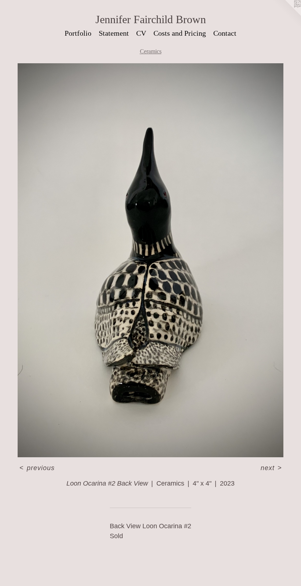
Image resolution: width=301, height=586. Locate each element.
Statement (114, 33)
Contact (224, 33)
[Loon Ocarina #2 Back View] (150, 260)
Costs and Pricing (179, 33)
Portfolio (78, 33)
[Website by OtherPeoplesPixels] (286, 14)
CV (141, 33)
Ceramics (151, 51)
